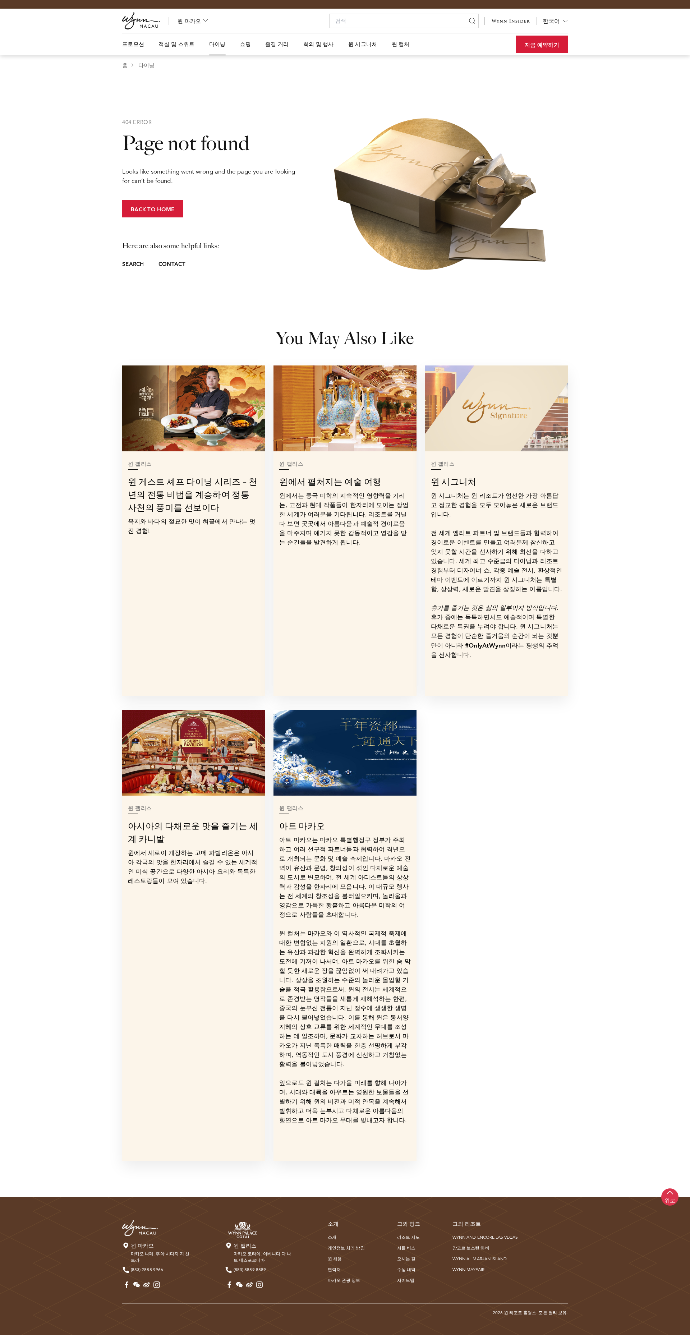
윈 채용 (335, 1258)
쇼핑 (245, 44)
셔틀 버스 (406, 1248)
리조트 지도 (408, 1237)
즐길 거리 (277, 44)
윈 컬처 (401, 44)
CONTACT (171, 264)
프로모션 (133, 44)
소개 (332, 1237)
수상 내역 (406, 1269)
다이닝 (217, 44)
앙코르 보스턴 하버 (470, 1248)
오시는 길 (406, 1258)
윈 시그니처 (362, 44)
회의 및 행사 (318, 44)
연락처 (334, 1269)
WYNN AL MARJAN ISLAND (479, 1258)
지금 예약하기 (542, 44)
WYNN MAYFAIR (468, 1269)
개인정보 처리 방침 (346, 1248)
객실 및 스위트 (176, 44)
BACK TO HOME (153, 209)
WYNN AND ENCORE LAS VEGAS (485, 1237)
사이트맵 (405, 1280)
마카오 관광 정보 (344, 1280)
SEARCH (133, 264)
